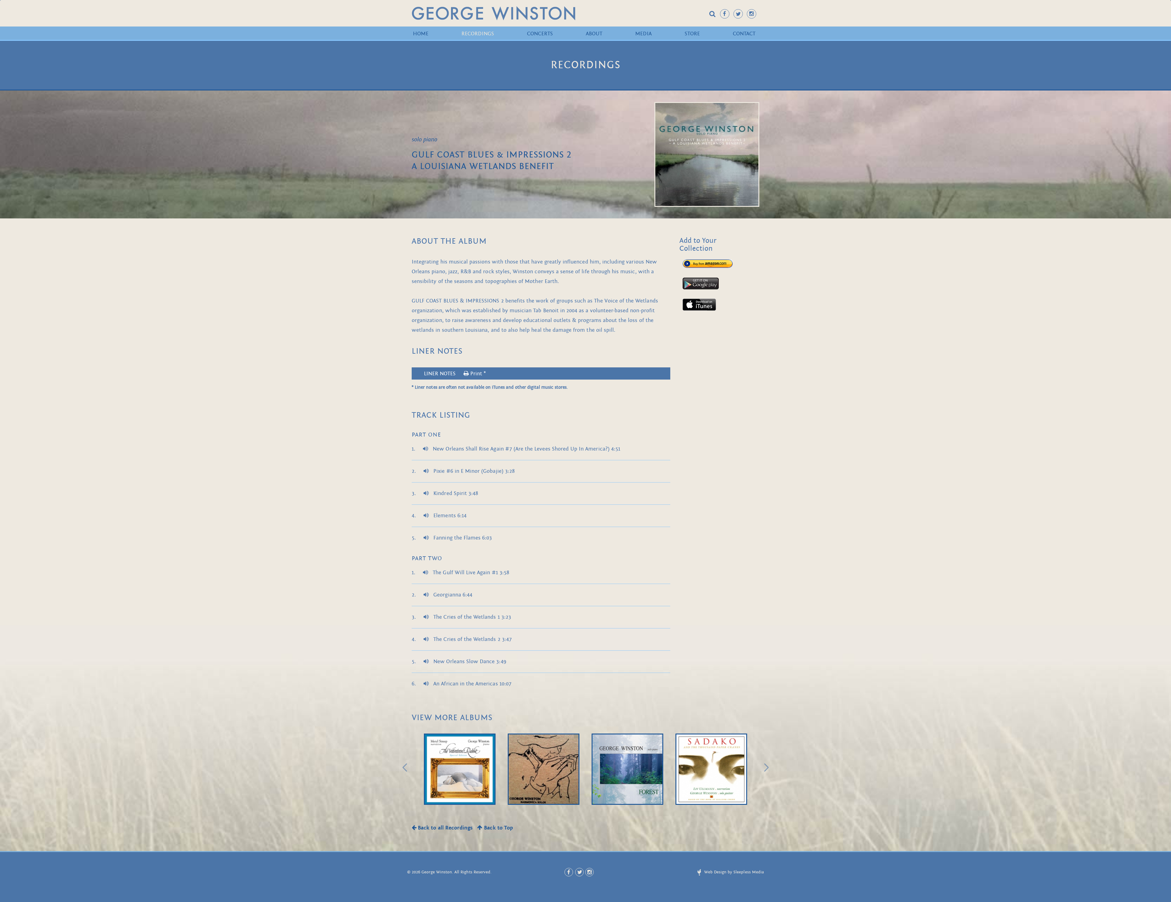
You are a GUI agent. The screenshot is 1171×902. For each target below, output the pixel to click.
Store (692, 33)
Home (420, 33)
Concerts (540, 33)
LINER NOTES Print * (455, 373)
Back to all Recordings (444, 828)
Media (643, 33)
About (594, 33)
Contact (744, 33)
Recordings (477, 33)
